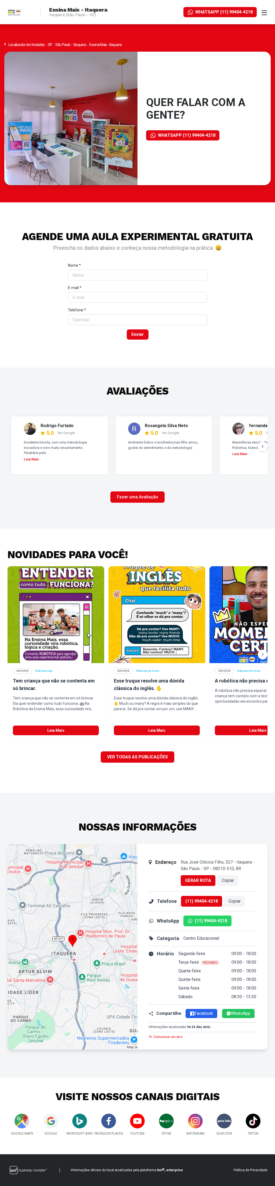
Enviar (137, 334)
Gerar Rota (198, 880)
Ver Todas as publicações (137, 756)
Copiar (228, 880)
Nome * (74, 265)
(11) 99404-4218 (201, 901)
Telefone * (77, 310)
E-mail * (74, 288)
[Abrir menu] (264, 12)
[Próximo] (262, 446)
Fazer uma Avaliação (137, 496)
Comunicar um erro (168, 1037)
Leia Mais (31, 459)
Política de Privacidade (250, 1170)
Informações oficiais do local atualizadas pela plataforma (127, 1170)
